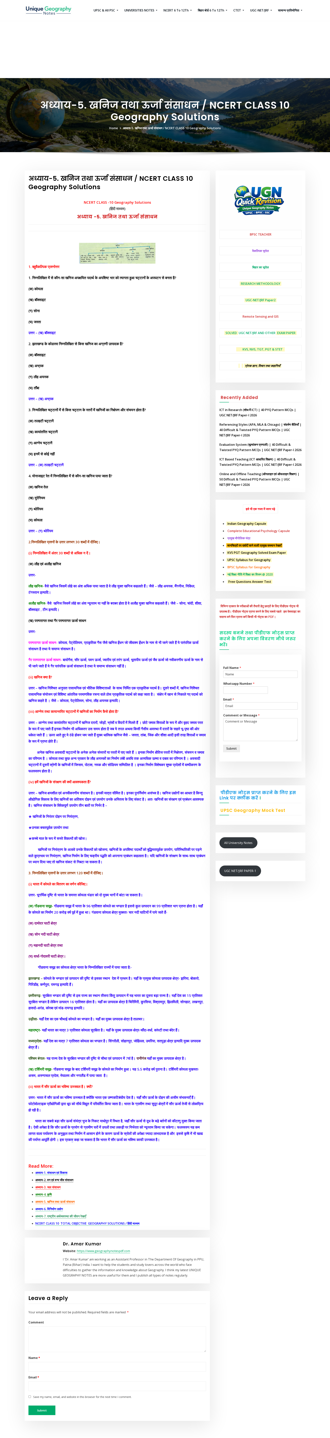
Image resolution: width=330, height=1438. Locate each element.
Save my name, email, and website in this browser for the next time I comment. (82, 1397)
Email (33, 1377)
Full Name (232, 668)
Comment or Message (241, 715)
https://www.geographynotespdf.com (103, 1251)
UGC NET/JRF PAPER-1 (240, 871)
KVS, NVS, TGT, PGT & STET (263, 349)
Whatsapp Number (239, 684)
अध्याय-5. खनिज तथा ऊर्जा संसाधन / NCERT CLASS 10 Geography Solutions (172, 128)
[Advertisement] (165, 49)
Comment (36, 1322)
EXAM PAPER (286, 333)
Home (113, 128)
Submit (231, 748)
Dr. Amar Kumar (82, 1244)
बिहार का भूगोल (260, 267)
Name (34, 1358)
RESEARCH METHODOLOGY (260, 284)
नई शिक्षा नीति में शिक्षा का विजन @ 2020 (250, 574)
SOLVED (231, 333)
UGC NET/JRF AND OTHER (257, 333)
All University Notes (238, 843)
